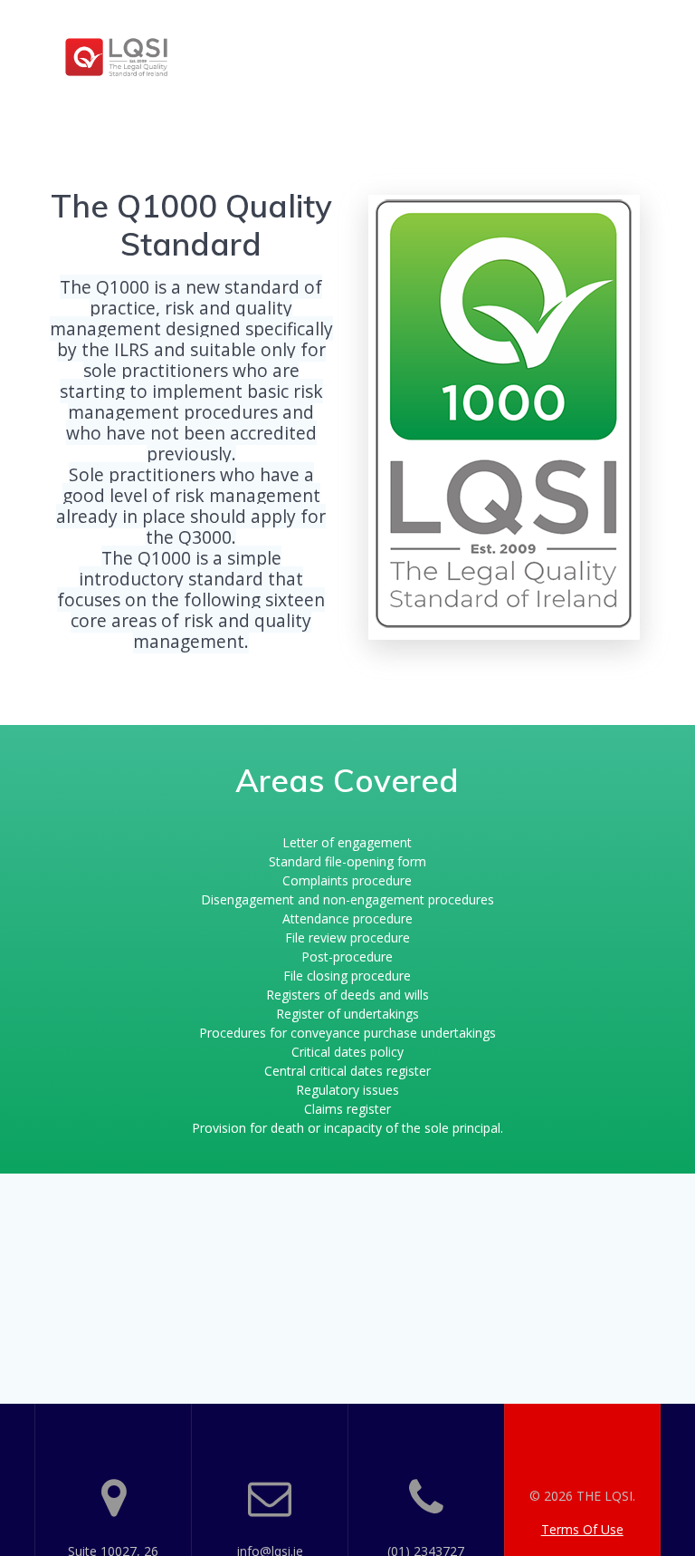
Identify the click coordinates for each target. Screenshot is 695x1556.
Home (317, 33)
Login (628, 77)
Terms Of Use (582, 1529)
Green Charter (345, 77)
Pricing (460, 33)
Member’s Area (480, 77)
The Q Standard (571, 33)
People (384, 33)
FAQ (571, 77)
